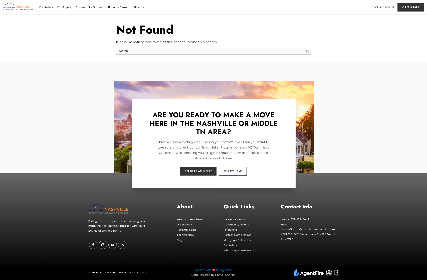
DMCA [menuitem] (143, 272)
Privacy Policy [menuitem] (128, 272)
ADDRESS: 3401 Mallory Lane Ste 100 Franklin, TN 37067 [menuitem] (309, 236)
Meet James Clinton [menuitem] (190, 219)
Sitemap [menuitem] (93, 272)
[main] (213, 39)
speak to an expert (198, 171)
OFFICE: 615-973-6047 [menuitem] (295, 219)
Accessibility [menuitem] (108, 272)
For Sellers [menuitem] (46, 7)
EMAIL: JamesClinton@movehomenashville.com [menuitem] (308, 227)
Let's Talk (411, 7)
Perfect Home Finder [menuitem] (237, 235)
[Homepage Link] (18, 6)
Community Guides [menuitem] (89, 7)
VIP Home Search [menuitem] (118, 7)
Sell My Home (233, 171)
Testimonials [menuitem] (185, 235)
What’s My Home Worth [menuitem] (239, 250)
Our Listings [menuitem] (184, 224)
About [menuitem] (137, 7)
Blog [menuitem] (179, 240)
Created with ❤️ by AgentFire (213, 270)
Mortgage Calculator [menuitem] (237, 240)
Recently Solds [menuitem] (186, 229)
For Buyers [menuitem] (64, 7)
